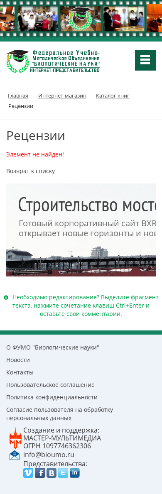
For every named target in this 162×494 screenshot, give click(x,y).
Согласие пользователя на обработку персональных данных (59, 414)
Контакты (20, 372)
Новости (18, 360)
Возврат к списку (30, 171)
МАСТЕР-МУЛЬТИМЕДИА (62, 438)
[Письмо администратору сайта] (15, 454)
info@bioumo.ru (48, 454)
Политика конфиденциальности (52, 397)
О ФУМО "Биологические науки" (52, 347)
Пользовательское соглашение (50, 385)
